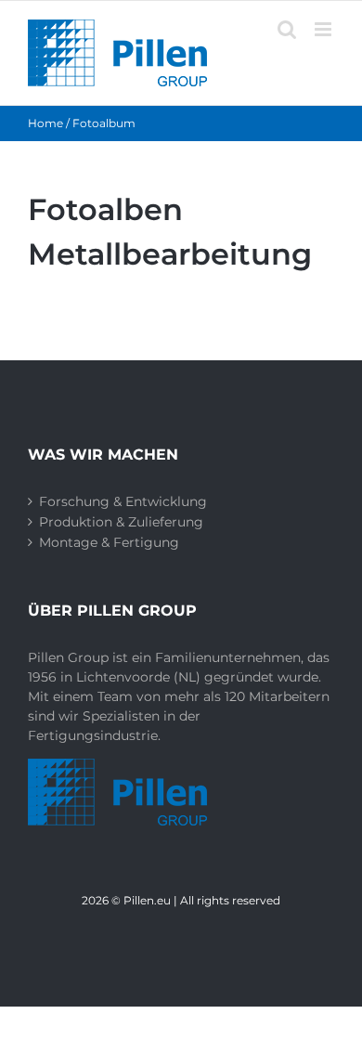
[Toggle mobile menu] (324, 29)
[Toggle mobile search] (287, 29)
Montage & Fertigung (109, 542)
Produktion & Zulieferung (121, 522)
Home (45, 123)
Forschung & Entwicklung (123, 501)
